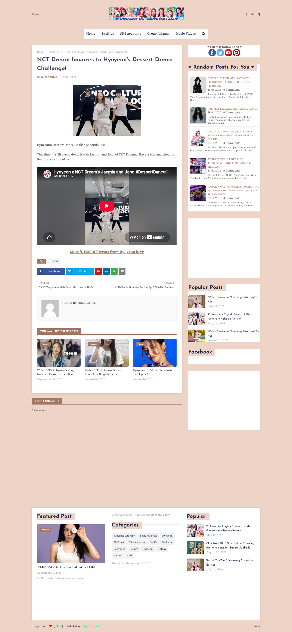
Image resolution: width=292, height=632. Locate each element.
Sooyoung (119, 549)
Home (35, 14)
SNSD (153, 542)
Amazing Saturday (124, 535)
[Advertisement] (224, 248)
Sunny (134, 549)
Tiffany (162, 549)
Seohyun (167, 542)
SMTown (119, 542)
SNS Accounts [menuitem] (130, 34)
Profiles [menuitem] (108, 34)
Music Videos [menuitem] (186, 34)
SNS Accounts (137, 542)
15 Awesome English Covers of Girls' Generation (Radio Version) (230, 316)
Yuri (129, 555)
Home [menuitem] (91, 34)
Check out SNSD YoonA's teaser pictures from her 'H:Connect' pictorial (228, 82)
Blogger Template (91, 626)
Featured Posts (148, 535)
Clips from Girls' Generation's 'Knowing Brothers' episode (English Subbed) (230, 545)
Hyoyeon (167, 535)
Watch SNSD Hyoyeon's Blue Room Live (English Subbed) (103, 372)
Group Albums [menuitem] (158, 34)
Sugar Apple (49, 77)
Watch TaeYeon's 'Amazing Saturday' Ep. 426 (234, 299)
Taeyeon (148, 549)
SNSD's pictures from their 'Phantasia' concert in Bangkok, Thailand (230, 163)
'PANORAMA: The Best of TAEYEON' (66, 567)
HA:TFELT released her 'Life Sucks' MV (233, 108)
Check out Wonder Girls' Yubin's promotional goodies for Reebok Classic (230, 135)
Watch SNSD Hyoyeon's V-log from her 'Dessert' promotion (55, 372)
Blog (59, 626)
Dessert (51, 52)
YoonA (118, 555)
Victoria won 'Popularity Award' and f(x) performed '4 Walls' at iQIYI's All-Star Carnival (233, 190)
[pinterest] (258, 14)
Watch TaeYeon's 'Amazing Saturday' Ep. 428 (234, 333)
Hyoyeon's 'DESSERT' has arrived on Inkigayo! (153, 372)
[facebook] (246, 14)
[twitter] (252, 14)
